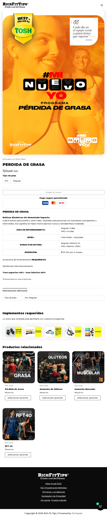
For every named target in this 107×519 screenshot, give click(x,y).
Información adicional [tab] (15, 291)
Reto (23, 159)
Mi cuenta (45, 500)
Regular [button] (17, 181)
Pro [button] (6, 181)
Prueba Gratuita (58, 500)
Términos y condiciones (53, 492)
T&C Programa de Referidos (53, 488)
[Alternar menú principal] (101, 5)
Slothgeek (77, 513)
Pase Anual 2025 (53, 484)
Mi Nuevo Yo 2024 (11, 159)
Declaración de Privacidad (53, 496)
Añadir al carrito (53, 192)
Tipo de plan (9, 176)
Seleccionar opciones (18, 398)
